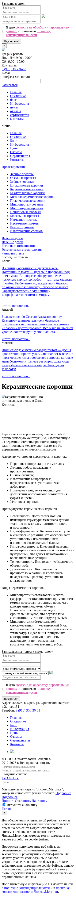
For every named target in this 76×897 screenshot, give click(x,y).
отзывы (15, 111)
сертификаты (19, 115)
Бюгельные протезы (24, 216)
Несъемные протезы (24, 223)
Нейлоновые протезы (25, 212)
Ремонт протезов (22, 227)
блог (13, 99)
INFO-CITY (10, 778)
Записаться (10, 698)
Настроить (39, 800)
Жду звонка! (11, 41)
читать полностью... (16, 305)
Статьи (5, 782)
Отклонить (23, 800)
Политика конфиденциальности (18, 766)
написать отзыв (13, 253)
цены (14, 107)
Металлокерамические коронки (33, 197)
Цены (14, 148)
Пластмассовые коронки (27, 200)
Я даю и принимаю (37, 31)
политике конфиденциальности (27, 888)
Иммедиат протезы (24, 219)
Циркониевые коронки (26, 185)
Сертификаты (20, 156)
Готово (7, 808)
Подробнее (63, 793)
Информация (19, 103)
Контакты (17, 159)
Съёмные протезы (23, 178)
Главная (16, 92)
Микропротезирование (26, 204)
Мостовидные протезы (26, 208)
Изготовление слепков (26, 231)
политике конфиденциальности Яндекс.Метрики (36, 889)
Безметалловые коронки (27, 193)
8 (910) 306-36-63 (14, 69)
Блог (13, 140)
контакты (17, 118)
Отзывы (16, 152)
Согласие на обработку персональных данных (26, 770)
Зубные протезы (22, 174)
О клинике (18, 96)
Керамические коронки (26, 189)
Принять (8, 800)
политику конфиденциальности (28, 33)
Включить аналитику (21, 805)
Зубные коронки (22, 181)
